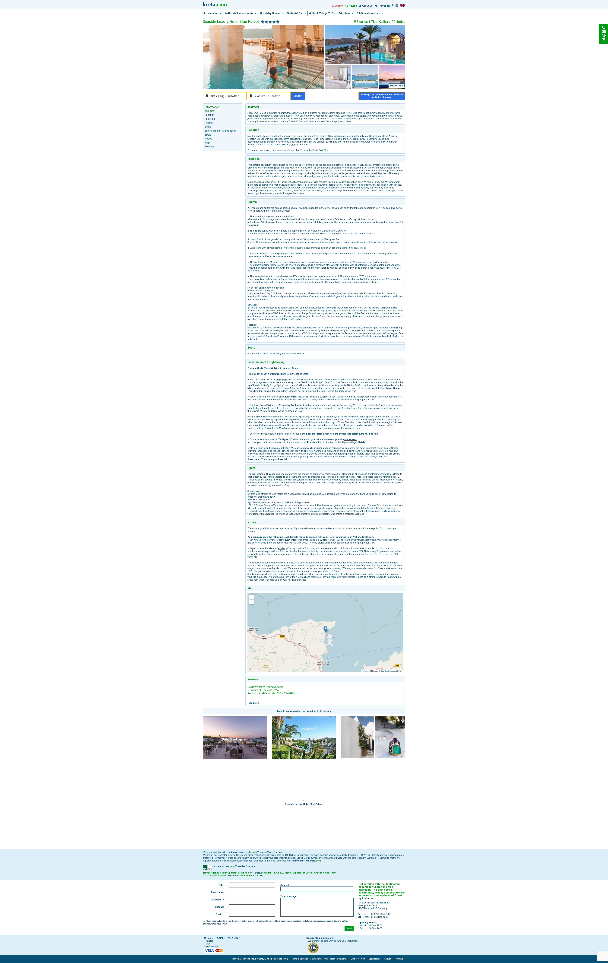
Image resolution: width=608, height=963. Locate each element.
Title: (221, 885)
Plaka (292, 144)
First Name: (217, 892)
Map (207, 142)
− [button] (252, 602)
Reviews (209, 146)
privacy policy (241, 921)
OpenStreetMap (387, 671)
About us (388, 959)
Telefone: (218, 907)
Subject (284, 885)
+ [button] (252, 597)
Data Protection (358, 959)
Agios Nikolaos (372, 141)
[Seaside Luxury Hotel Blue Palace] (325, 629)
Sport (208, 134)
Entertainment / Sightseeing (220, 130)
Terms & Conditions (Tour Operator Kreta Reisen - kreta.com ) (319, 959)
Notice (208, 138)
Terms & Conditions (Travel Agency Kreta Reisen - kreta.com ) (260, 959)
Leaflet (367, 671)
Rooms (209, 122)
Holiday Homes (271, 13)
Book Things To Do (323, 13)
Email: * (219, 914)
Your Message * (289, 896)
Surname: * (217, 899)
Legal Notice (374, 959)
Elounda (362, 22)
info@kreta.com (379, 916)
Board (208, 126)
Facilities (210, 118)
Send (349, 928)
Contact (399, 959)
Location (209, 114)
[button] (219, 13)
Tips (373, 22)
